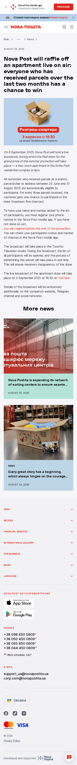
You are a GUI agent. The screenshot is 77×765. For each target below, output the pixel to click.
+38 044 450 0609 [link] (19, 648)
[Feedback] (69, 757)
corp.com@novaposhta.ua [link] (25, 678)
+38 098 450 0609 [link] (19, 634)
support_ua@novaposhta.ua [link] (26, 674)
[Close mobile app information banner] (6, 7)
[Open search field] (64, 27)
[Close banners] (73, 17)
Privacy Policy (12, 740)
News (30, 39)
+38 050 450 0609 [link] (19, 639)
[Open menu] (6, 27)
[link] (38, 17)
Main (6, 39)
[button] (18, 39)
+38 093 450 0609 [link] (19, 643)
